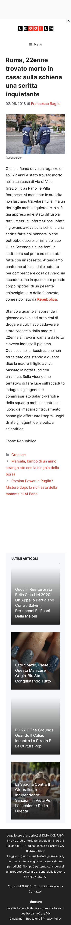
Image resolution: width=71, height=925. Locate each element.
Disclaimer (16, 918)
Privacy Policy (52, 918)
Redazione (33, 918)
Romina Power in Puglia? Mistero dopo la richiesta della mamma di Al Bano (31, 487)
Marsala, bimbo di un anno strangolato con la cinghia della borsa (32, 467)
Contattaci (35, 891)
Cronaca (18, 455)
